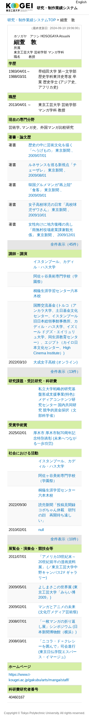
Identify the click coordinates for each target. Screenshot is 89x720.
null (41, 530)
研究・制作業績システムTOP (31, 20)
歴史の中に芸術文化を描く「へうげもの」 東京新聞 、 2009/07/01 (51, 150)
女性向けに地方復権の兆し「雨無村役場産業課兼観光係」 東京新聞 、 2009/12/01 (51, 229)
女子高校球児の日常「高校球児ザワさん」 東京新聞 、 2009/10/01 (52, 209)
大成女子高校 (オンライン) (55, 362)
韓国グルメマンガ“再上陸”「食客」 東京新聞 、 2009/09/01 (50, 190)
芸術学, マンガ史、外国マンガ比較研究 (41, 127)
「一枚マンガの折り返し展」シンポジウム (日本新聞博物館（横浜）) (58, 626)
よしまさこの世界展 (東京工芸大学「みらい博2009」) (58, 592)
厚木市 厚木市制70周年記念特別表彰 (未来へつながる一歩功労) (54, 438)
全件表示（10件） (65, 539)
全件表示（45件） (65, 244)
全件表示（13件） (65, 371)
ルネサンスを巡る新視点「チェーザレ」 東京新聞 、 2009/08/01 (52, 170)
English (81, 2)
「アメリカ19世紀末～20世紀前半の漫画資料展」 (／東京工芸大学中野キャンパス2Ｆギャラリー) (58, 567)
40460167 (16, 697)
